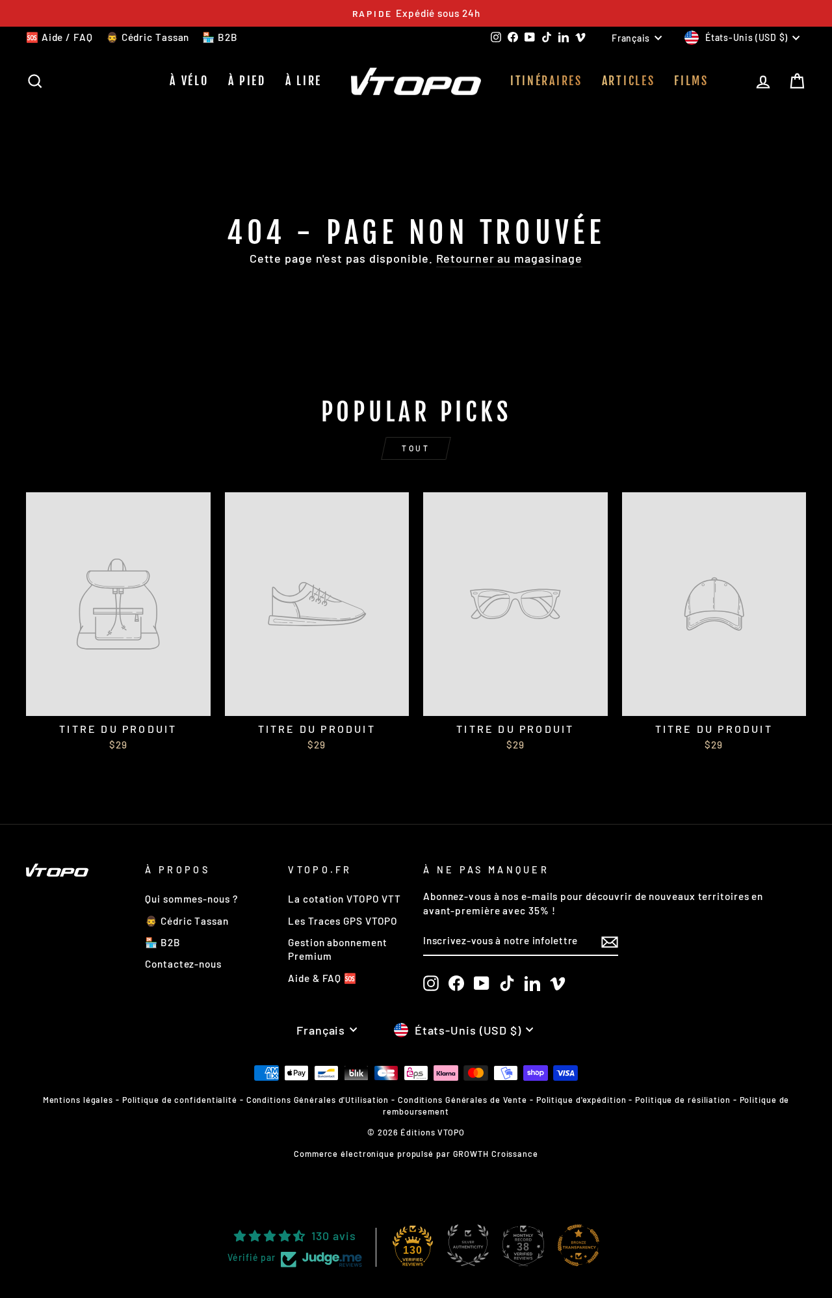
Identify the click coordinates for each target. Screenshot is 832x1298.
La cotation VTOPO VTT (344, 899)
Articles (628, 80)
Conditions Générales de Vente (462, 1099)
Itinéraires (546, 80)
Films (691, 80)
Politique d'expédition (581, 1099)
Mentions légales (78, 1099)
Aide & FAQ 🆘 (322, 978)
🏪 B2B (220, 37)
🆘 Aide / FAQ (59, 37)
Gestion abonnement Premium (337, 949)
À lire (303, 80)
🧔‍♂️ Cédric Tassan (148, 37)
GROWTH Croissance (495, 1153)
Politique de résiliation (683, 1099)
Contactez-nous (183, 964)
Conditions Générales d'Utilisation (317, 1099)
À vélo (189, 80)
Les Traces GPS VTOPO (343, 921)
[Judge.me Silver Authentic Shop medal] (468, 1245)
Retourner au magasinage (509, 258)
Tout (416, 448)
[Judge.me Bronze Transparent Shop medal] (578, 1245)
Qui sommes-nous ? (191, 899)
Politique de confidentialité (179, 1099)
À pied (247, 80)
